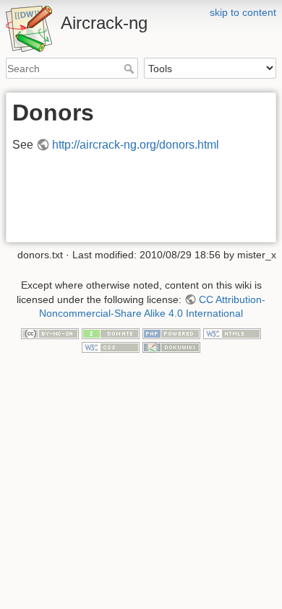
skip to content (243, 12)
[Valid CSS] (111, 347)
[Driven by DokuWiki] (171, 347)
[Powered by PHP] (171, 332)
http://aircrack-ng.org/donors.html (135, 145)
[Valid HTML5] (232, 332)
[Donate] (111, 332)
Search (130, 68)
